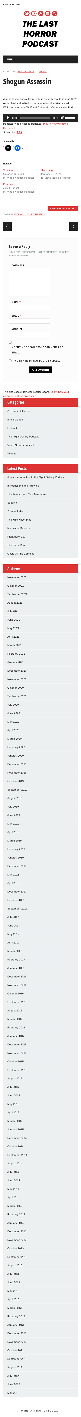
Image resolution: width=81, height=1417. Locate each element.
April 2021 (13, 636)
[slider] (70, 117)
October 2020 (15, 687)
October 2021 (15, 585)
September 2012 (17, 1358)
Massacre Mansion (18, 528)
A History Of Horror (18, 411)
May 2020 (13, 721)
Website (17, 329)
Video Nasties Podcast (63, 208)
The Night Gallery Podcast (23, 436)
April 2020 (13, 730)
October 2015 (15, 1061)
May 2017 (13, 934)
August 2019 (14, 798)
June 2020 (13, 713)
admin (43, 71)
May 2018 (13, 874)
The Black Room (17, 545)
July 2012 (13, 1375)
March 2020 (14, 738)
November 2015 (17, 1052)
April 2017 (13, 942)
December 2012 (17, 1333)
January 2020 (15, 755)
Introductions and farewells (23, 485)
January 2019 (15, 857)
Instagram (34, 13)
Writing (11, 453)
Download (9, 128)
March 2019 (14, 840)
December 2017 (17, 891)
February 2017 (16, 959)
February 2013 (16, 1316)
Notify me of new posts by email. (37, 361)
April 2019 (13, 832)
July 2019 (13, 806)
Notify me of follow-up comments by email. (37, 349)
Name (16, 302)
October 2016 (15, 993)
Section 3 (20, 214)
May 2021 (13, 628)
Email (16, 315)
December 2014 (17, 1137)
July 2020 (13, 704)
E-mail (47, 13)
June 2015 (13, 1095)
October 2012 (15, 1350)
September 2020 (17, 696)
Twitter (27, 13)
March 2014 (14, 1205)
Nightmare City (16, 536)
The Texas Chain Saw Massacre (26, 494)
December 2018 (17, 866)
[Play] (8, 118)
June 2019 (13, 815)
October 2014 (15, 1146)
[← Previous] (7, 226)
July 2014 (13, 1171)
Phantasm (9, 184)
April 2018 (13, 883)
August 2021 (14, 602)
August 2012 (14, 1367)
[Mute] (62, 118)
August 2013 (14, 1265)
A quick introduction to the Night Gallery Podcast (36, 477)
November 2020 (17, 679)
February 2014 (16, 1214)
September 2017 (17, 908)
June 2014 (13, 1180)
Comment (19, 265)
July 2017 (13, 917)
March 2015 (14, 1120)
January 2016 (15, 1035)
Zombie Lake (15, 511)
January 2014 (15, 1222)
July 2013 (13, 1273)
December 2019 (17, 764)
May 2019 (13, 823)
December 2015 (17, 1044)
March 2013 (14, 1307)
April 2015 (13, 1112)
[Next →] (73, 226)
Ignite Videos (15, 419)
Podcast (12, 428)
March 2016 (14, 1019)
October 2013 (15, 1248)
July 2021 (13, 611)
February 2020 (16, 747)
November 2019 (17, 772)
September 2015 (17, 1069)
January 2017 (15, 968)
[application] (40, 118)
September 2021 (17, 594)
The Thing (46, 170)
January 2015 (15, 1129)
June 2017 (13, 925)
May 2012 (13, 1392)
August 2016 (14, 1010)
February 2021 (16, 653)
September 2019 (17, 789)
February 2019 (16, 849)
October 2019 (15, 781)
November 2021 (17, 577)
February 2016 (16, 1027)
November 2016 (17, 985)
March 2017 (14, 951)
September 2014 (17, 1154)
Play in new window (54, 123)
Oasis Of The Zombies (20, 553)
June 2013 (13, 1282)
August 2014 (14, 1163)
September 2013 (17, 1256)
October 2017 (15, 900)
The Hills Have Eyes (19, 519)
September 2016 (17, 1002)
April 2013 (13, 1299)
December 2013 (17, 1231)
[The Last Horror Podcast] (40, 45)
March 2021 (14, 645)
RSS (41, 13)
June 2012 (13, 1384)
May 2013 (13, 1290)
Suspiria (8, 170)
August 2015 (14, 1078)
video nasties (36, 214)
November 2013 (17, 1239)
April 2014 (13, 1197)
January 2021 (15, 662)
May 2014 (13, 1188)
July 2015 (13, 1086)
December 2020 (17, 670)
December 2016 (17, 976)
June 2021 (13, 619)
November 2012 (17, 1341)
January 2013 (15, 1324)
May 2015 (13, 1103)
